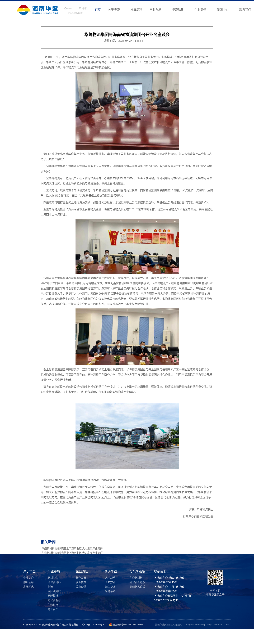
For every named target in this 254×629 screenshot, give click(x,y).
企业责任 (200, 9)
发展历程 (136, 9)
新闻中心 (223, 9)
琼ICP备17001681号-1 (93, 624)
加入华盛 (111, 571)
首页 (98, 9)
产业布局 (155, 9)
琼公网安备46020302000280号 (127, 624)
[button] (68, 8)
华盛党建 (178, 9)
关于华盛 (114, 9)
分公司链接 (137, 571)
